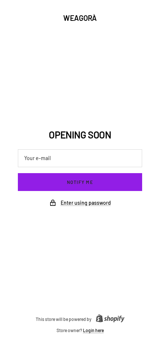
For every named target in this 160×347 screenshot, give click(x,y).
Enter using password (86, 203)
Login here (93, 330)
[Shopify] (108, 319)
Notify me (80, 182)
